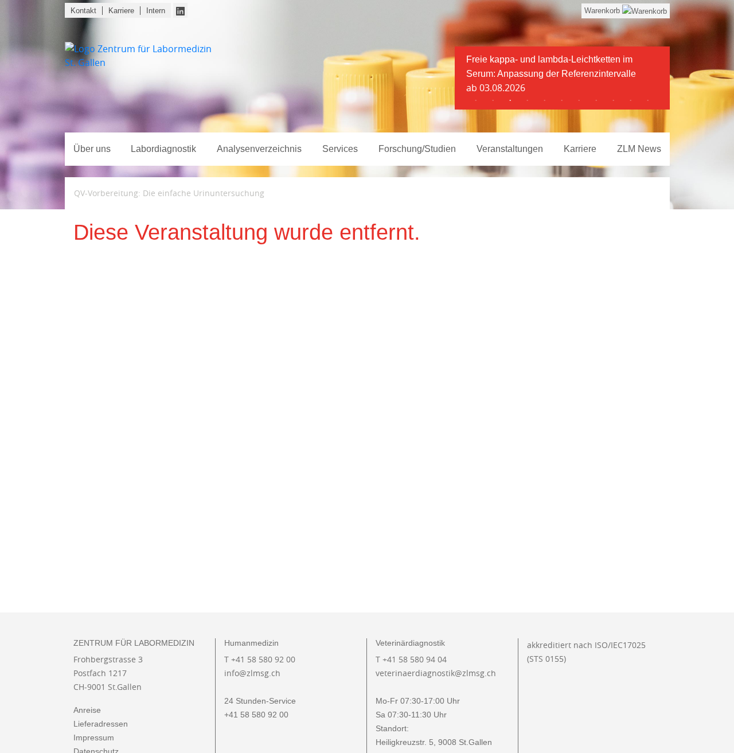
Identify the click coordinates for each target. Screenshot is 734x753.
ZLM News (639, 149)
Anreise (87, 710)
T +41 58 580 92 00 (259, 659)
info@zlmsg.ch (252, 673)
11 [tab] (648, 101)
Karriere (121, 10)
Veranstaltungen (510, 149)
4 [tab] (527, 101)
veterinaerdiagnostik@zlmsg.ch (436, 673)
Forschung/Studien (417, 149)
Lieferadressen (100, 723)
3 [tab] (510, 101)
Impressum (93, 737)
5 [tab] (544, 101)
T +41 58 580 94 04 (411, 659)
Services (340, 149)
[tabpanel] (562, 78)
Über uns (92, 149)
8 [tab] (596, 101)
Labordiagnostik (163, 149)
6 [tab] (562, 101)
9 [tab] (613, 101)
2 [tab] (493, 101)
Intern (155, 10)
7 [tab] (579, 101)
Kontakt (83, 10)
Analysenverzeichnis (259, 149)
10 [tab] (631, 101)
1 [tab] (476, 101)
